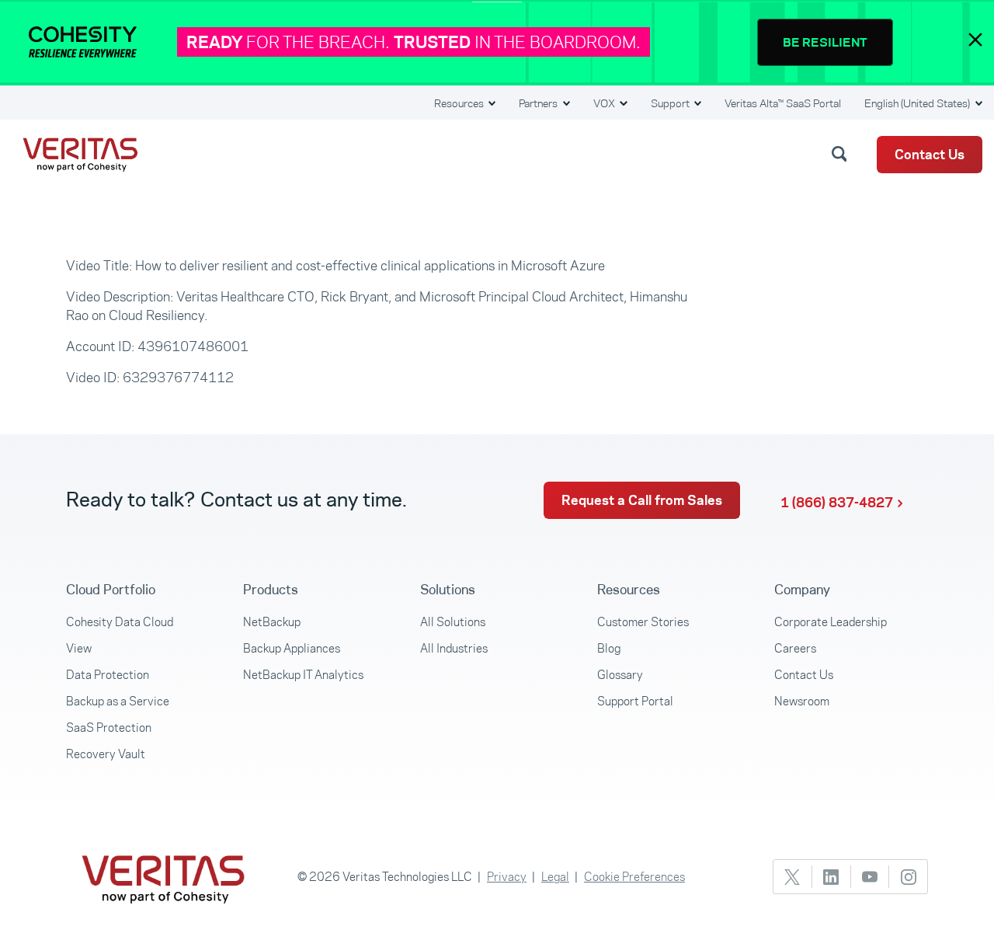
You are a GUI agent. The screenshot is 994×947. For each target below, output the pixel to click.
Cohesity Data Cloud (119, 622)
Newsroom (801, 701)
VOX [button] (605, 103)
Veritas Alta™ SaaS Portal (783, 103)
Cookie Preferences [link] (634, 877)
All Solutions (452, 622)
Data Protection (107, 675)
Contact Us (929, 154)
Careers (795, 648)
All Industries (454, 648)
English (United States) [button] (918, 103)
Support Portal (635, 701)
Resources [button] (460, 103)
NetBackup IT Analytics (303, 675)
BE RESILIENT (825, 42)
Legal (555, 877)
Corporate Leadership (830, 622)
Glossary (620, 675)
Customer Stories (643, 622)
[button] (841, 153)
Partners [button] (539, 103)
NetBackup (272, 622)
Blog (608, 648)
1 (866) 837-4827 (836, 502)
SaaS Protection (108, 727)
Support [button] (671, 103)
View (79, 648)
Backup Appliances (291, 648)
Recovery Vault (105, 754)
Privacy (507, 877)
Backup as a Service (117, 701)
